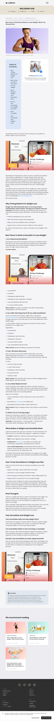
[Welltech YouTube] (24, 684)
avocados (19, 401)
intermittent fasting (12, 317)
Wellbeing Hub (9, 18)
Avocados (19, 442)
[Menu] (47, 3)
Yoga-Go (5, 693)
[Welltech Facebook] (29, 684)
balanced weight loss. (25, 196)
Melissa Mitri (38, 76)
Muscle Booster (6, 691)
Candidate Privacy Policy (32, 706)
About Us (31, 691)
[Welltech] (10, 3)
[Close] (2, 713)
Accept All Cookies (46, 717)
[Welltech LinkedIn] (34, 684)
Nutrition (21, 18)
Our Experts (5, 702)
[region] (27, 716)
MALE (12, 165)
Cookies (31, 703)
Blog (16, 18)
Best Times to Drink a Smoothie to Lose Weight (14, 83)
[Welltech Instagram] (19, 684)
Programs (5, 704)
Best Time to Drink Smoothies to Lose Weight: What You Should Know (23, 20)
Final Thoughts (14, 112)
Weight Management (30, 18)
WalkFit (4, 695)
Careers (31, 693)
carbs (26, 355)
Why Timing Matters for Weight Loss (14, 74)
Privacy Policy (32, 701)
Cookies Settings (35, 717)
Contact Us (32, 695)
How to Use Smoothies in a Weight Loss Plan (14, 105)
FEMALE (23, 165)
